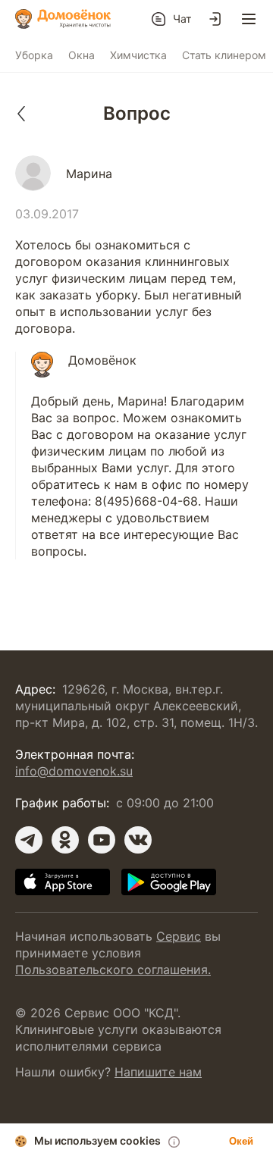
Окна (81, 55)
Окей (241, 1141)
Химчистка (138, 55)
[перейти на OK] (65, 840)
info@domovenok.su (74, 770)
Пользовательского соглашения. (113, 969)
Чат (182, 18)
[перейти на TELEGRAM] (28, 840)
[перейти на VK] (138, 840)
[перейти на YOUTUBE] (101, 840)
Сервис (178, 936)
